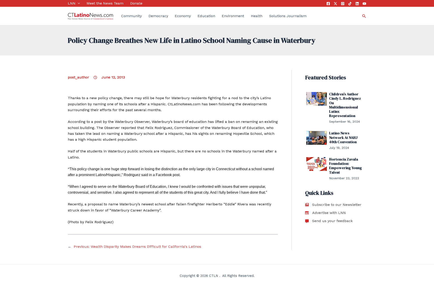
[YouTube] (364, 3)
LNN (71, 3)
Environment (233, 16)
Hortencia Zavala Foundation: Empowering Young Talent (345, 166)
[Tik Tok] (350, 3)
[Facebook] (328, 3)
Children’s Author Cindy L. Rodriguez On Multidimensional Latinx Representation (345, 105)
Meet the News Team (105, 3)
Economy (183, 16)
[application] (77, 3)
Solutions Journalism (288, 16)
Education (206, 16)
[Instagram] (342, 3)
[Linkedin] (357, 3)
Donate (136, 3)
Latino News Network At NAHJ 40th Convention (343, 137)
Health (256, 16)
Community (131, 16)
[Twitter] (335, 3)
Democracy (158, 16)
